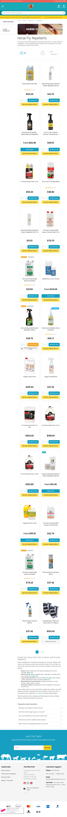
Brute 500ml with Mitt (29, 84)
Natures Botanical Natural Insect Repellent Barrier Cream (50, 475)
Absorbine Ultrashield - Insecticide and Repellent (29, 133)
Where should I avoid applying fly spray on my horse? (40, 723)
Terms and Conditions (8, 774)
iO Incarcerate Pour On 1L (29, 182)
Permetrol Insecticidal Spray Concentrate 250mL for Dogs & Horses (50, 524)
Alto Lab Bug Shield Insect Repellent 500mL (29, 329)
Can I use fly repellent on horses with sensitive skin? (40, 715)
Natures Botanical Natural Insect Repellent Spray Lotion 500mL (50, 85)
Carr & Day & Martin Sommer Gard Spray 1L (50, 133)
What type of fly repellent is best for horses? (40, 708)
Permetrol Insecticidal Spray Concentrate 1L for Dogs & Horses (50, 231)
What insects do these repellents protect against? (40, 719)
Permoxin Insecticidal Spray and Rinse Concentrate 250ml (29, 280)
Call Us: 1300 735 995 (60, 1)
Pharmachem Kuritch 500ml (29, 622)
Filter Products (6, 30)
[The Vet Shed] (31, 6)
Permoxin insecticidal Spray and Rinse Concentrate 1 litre (29, 573)
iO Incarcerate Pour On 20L (30, 426)
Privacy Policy (5, 770)
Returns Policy (5, 777)
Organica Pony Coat (30, 523)
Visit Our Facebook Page (33, 789)
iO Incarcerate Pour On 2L (50, 425)
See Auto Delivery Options (30, 153)
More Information (51, 641)
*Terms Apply (25, 17)
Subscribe (47, 747)
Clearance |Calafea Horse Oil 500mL (51, 329)
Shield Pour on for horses (50, 279)
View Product (29, 149)
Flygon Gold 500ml (50, 377)
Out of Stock (33, 344)
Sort (50, 51)
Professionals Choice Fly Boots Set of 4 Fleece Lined (50, 622)
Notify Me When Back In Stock (30, 348)
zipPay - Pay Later (7, 780)
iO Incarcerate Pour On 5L (29, 474)
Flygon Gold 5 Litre (29, 377)
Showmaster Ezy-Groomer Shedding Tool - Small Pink (13, 811)
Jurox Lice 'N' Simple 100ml (51, 182)
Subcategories (8, 22)
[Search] (64, 13)
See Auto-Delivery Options (29, 104)
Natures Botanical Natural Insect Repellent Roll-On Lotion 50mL (29, 231)
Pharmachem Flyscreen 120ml (50, 573)
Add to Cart (34, 100)
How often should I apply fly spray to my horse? (40, 712)
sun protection (39, 693)
